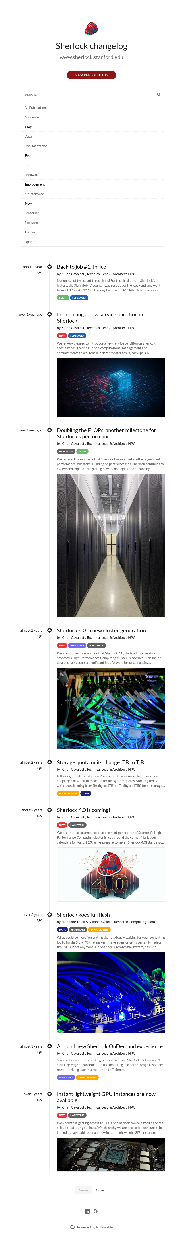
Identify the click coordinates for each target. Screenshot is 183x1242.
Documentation (36, 146)
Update (30, 242)
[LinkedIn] (89, 1211)
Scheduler (32, 213)
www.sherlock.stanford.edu (91, 57)
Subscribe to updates (91, 75)
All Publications (36, 108)
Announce (32, 117)
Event (29, 155)
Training (31, 232)
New (28, 203)
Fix (27, 165)
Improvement (35, 184)
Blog (28, 127)
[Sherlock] (91, 29)
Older (100, 1190)
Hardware (32, 175)
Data (28, 136)
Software (31, 223)
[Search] (159, 94)
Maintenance (34, 194)
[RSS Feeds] (96, 1211)
